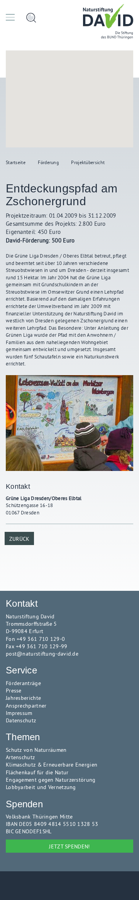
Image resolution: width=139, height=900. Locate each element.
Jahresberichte (23, 698)
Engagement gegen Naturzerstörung (51, 780)
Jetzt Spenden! (69, 846)
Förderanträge (23, 683)
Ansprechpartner (26, 706)
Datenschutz (21, 720)
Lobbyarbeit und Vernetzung (41, 787)
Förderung (48, 162)
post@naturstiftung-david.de (42, 654)
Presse (14, 690)
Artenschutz (20, 757)
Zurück (19, 538)
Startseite (15, 162)
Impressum (19, 713)
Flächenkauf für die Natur (37, 772)
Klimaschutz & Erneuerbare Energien (51, 765)
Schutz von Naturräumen (36, 750)
